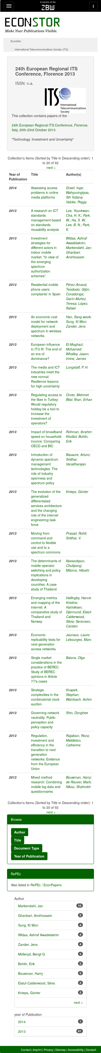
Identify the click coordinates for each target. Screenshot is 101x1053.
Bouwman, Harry (78, 777)
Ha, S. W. (78, 220)
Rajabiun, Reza (77, 735)
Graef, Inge (74, 187)
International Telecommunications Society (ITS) (41, 49)
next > (51, 167)
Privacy (48, 1050)
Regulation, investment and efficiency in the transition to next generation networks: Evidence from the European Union (45, 752)
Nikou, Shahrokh (78, 786)
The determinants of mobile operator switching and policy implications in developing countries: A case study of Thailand (46, 574)
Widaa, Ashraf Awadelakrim (76, 240)
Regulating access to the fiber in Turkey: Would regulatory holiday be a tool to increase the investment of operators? (46, 408)
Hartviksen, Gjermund (74, 609)
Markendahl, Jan (78, 247)
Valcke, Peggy (76, 201)
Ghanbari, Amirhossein (75, 254)
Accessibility (76, 1050)
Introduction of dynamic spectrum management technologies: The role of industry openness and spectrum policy (44, 468)
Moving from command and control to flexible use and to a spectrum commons (45, 542)
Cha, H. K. (73, 215)
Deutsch (91, 1050)
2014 (22, 1021)
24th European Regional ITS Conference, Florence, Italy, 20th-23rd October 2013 (50, 127)
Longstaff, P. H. (77, 367)
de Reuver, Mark (78, 782)
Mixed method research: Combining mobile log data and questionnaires (46, 784)
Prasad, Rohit (76, 533)
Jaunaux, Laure (77, 634)
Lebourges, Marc (78, 639)
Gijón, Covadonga (78, 291)
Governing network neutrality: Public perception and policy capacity (45, 719)
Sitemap (60, 1050)
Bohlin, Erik (26, 963)
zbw (48, 7)
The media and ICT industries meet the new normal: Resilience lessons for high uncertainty (45, 376)
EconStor (16, 41)
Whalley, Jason (77, 353)
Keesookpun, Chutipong (75, 563)
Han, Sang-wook (78, 316)
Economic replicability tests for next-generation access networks (45, 641)
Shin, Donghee (77, 712)
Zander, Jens (75, 326)
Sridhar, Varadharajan (76, 461)
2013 (22, 1031)
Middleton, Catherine (74, 742)
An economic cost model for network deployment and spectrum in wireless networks (46, 326)
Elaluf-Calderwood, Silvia (79, 617)
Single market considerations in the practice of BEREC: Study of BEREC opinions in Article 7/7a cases (46, 669)
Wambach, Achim (79, 699)
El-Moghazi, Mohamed (75, 346)
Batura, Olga (75, 657)
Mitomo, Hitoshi (77, 570)
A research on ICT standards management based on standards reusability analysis (46, 220)
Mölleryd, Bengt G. (32, 954)
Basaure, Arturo (77, 454)
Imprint (37, 1050)
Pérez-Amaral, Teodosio (76, 287)
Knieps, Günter (77, 491)
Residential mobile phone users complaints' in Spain (46, 289)
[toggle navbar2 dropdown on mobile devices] (93, 6)
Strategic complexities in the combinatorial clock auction (45, 696)
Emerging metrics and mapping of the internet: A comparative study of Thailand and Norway (46, 609)
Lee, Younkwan (77, 210)
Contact (26, 1050)
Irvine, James (76, 358)
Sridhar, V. (73, 538)
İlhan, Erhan (83, 399)
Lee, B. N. (73, 224)
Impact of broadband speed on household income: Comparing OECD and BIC (46, 438)
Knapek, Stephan (72, 692)
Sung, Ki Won (76, 321)
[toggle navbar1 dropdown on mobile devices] (9, 6)
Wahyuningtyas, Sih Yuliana (77, 194)
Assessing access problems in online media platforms (44, 192)
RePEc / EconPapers (46, 884)
